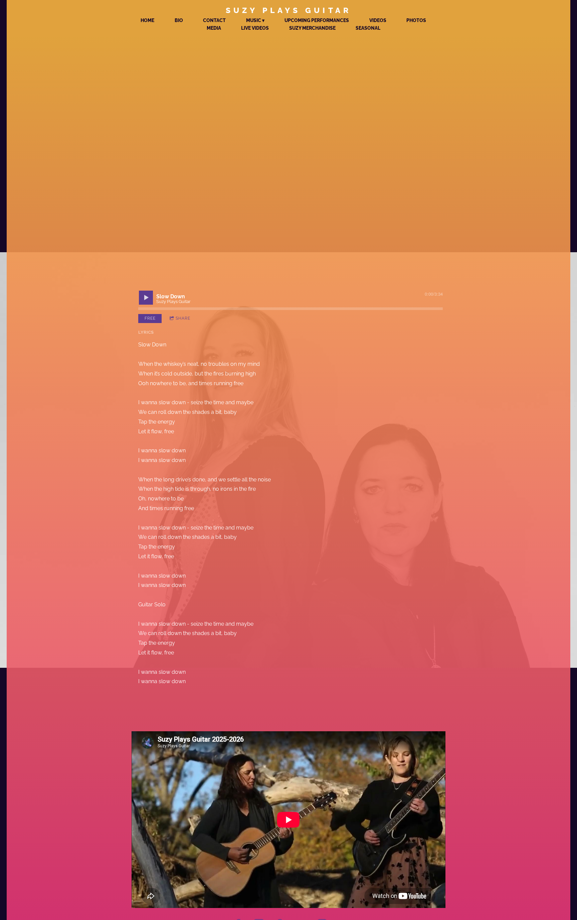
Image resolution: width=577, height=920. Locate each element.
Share (183, 318)
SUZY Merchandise (312, 28)
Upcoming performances (316, 20)
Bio (179, 20)
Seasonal (368, 28)
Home (147, 20)
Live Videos (255, 28)
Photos (416, 20)
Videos (377, 20)
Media (214, 28)
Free (150, 318)
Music (253, 20)
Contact (214, 20)
